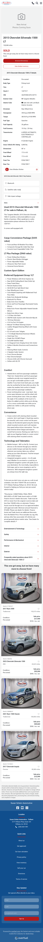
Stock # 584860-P (8, 711)
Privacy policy (21, 857)
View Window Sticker (16, 169)
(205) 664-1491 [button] (23, 827)
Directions (21, 874)
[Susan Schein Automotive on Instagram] (26, 807)
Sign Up (21, 919)
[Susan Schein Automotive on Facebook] (17, 807)
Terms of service (21, 879)
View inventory (21, 863)
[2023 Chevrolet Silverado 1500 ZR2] (21, 641)
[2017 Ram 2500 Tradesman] (21, 588)
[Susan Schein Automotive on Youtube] (21, 807)
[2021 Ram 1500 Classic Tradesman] (21, 693)
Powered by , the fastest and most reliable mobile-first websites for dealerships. (21, 933)
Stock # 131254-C (8, 764)
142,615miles (35, 611)
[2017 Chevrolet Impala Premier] (21, 746)
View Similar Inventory (21, 66)
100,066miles (35, 717)
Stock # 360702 (7, 659)
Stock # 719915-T (8, 606)
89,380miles (36, 769)
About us (21, 840)
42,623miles (36, 664)
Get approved (21, 846)
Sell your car (21, 868)
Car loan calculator (21, 852)
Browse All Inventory (21, 61)
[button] (33, 3)
